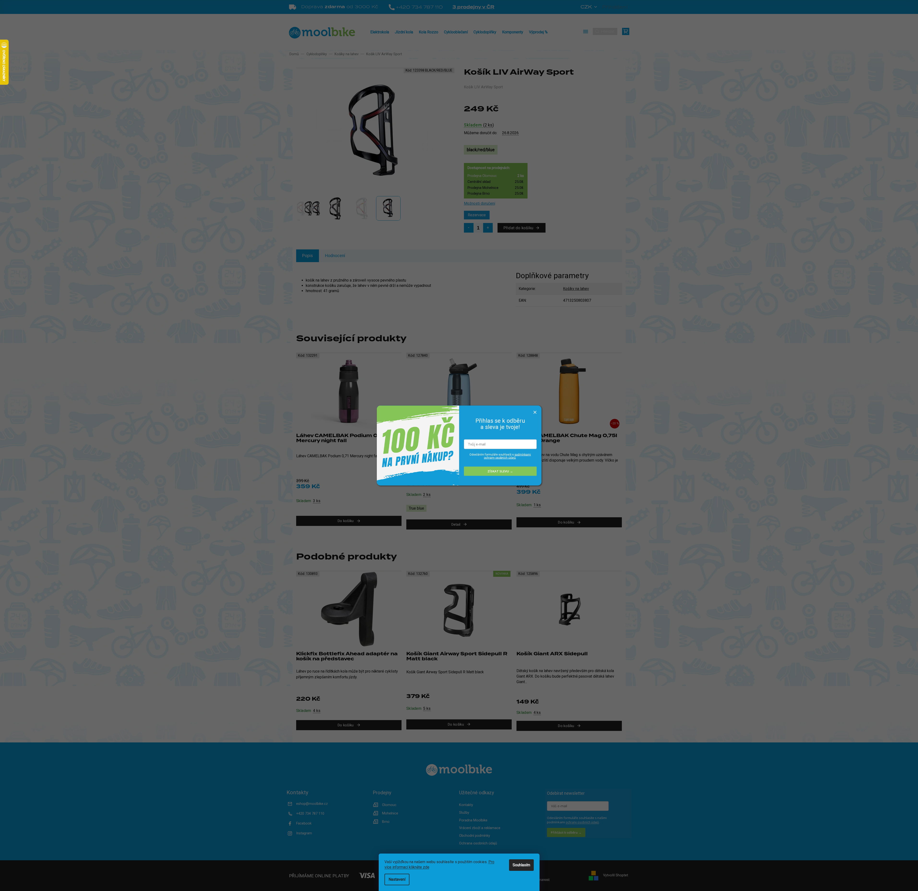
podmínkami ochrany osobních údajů (507, 456)
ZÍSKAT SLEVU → (500, 471)
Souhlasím (521, 865)
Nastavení (397, 879)
